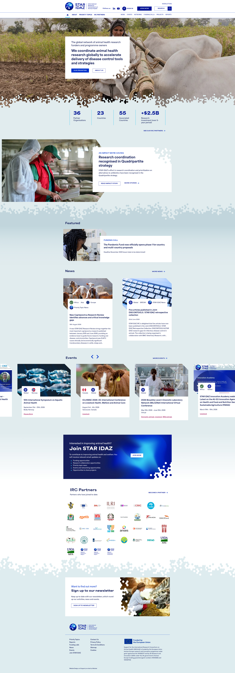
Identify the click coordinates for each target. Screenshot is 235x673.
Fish (93, 411)
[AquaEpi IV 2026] (102, 381)
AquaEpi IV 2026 (90, 400)
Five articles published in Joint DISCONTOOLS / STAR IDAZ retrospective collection (148, 312)
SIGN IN (130, 8)
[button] (114, 8)
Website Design (73, 668)
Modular (94, 668)
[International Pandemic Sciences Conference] (161, 382)
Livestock (27, 414)
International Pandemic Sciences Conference (162, 400)
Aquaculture (87, 411)
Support (83, 668)
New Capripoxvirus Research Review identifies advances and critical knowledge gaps (89, 317)
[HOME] (67, 15)
